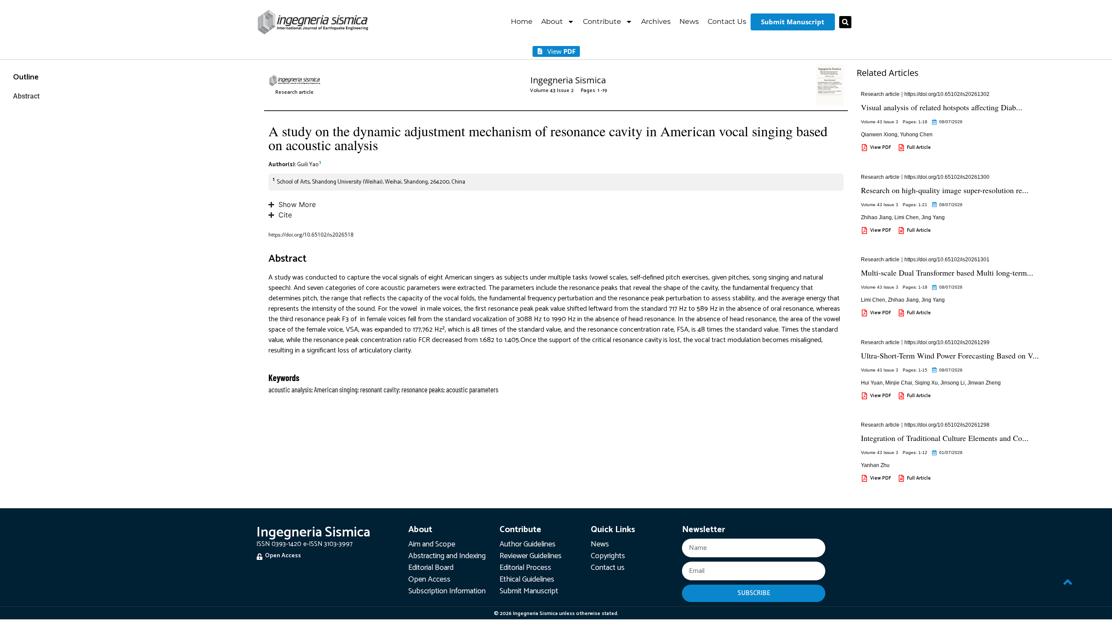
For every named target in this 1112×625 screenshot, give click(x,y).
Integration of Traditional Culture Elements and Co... (945, 438)
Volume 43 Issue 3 (879, 121)
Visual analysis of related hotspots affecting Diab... (942, 107)
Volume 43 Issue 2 (552, 90)
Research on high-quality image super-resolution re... (945, 190)
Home (522, 21)
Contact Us (727, 21)
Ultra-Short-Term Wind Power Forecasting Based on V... (950, 355)
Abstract (26, 96)
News (689, 21)
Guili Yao (307, 164)
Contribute (602, 21)
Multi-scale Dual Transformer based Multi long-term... (947, 272)
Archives (656, 21)
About (552, 21)
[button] (845, 22)
